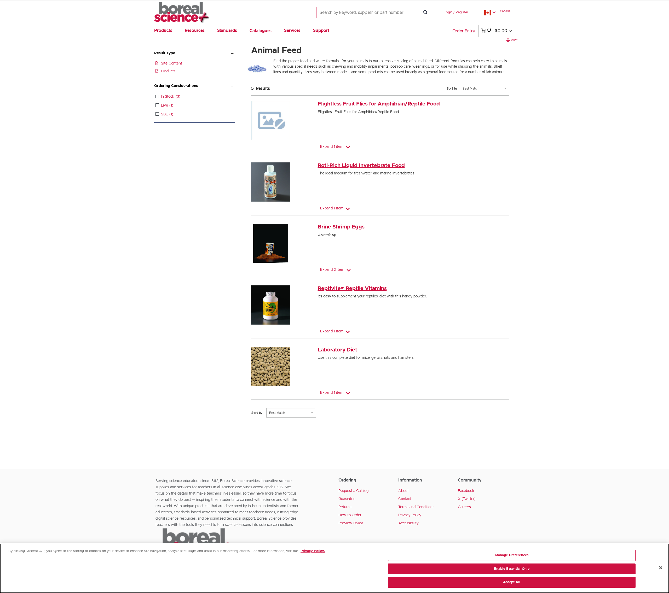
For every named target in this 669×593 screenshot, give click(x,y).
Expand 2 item (332, 270)
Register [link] (461, 12)
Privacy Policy (409, 515)
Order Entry (463, 31)
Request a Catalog (353, 491)
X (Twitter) (467, 499)
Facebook (466, 491)
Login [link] (448, 12)
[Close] (660, 568)
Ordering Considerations (176, 86)
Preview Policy (350, 523)
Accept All (511, 582)
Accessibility (408, 523)
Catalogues (261, 31)
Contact (404, 499)
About (403, 491)
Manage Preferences (511, 555)
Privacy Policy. (313, 551)
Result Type (164, 53)
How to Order (349, 515)
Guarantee (346, 499)
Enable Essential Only (512, 569)
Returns (344, 507)
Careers (464, 507)
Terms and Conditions (416, 507)
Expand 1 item (331, 147)
